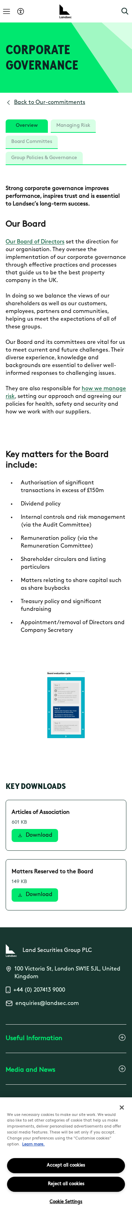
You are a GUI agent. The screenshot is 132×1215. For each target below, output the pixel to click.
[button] (125, 11)
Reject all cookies (66, 1184)
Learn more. (33, 1145)
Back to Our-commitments (49, 102)
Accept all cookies (66, 1165)
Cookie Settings (66, 1202)
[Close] (122, 1107)
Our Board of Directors (35, 242)
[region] (66, 1156)
